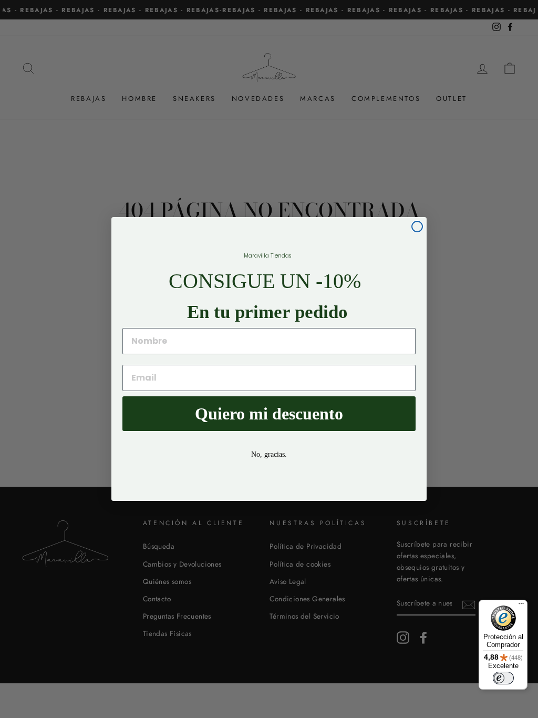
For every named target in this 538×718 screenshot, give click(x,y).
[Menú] (521, 606)
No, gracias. (269, 454)
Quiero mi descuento (269, 413)
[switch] (503, 678)
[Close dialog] (417, 226)
